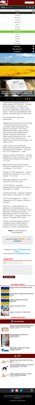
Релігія (17, 24)
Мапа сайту (17, 46)
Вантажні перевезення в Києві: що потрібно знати (21, 360)
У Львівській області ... (24, 253)
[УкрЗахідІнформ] (4, 2)
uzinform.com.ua (7, 396)
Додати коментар (9, 277)
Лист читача (17, 43)
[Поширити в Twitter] (21, 390)
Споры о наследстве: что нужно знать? (20, 312)
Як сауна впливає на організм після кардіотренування (19, 335)
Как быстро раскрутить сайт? (18, 306)
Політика (17, 20)
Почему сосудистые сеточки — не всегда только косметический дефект (20, 374)
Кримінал (17, 27)
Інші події (17, 38)
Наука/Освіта (17, 22)
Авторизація (17, 51)
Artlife (19, 356)
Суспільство (17, 31)
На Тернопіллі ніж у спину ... (23, 251)
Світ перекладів (19, 321)
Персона (17, 41)
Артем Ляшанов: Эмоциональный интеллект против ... (22, 294)
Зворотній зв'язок (17, 49)
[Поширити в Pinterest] (16, 390)
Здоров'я (17, 36)
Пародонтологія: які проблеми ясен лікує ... (21, 287)
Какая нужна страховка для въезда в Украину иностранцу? (20, 348)
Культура (17, 15)
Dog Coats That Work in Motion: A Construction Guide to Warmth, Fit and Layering (22, 365)
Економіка (17, 17)
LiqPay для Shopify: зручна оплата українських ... (19, 300)
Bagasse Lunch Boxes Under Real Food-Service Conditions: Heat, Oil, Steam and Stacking (21, 326)
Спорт (17, 34)
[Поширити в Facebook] (12, 390)
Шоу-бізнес (17, 29)
